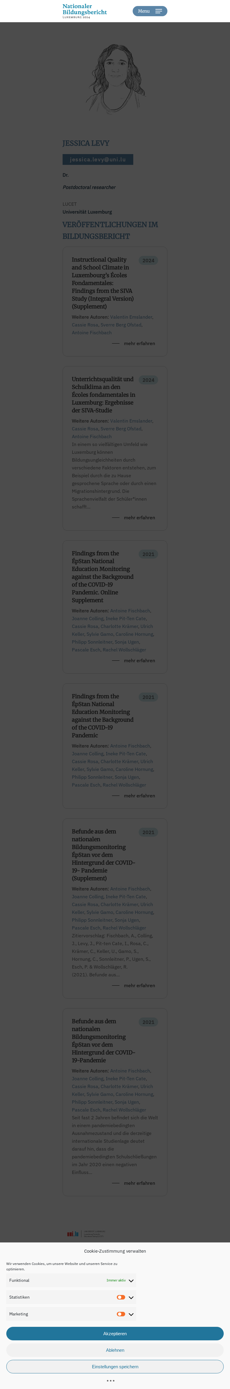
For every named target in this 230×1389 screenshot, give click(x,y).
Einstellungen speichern (115, 1366)
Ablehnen (115, 1350)
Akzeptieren (115, 1333)
